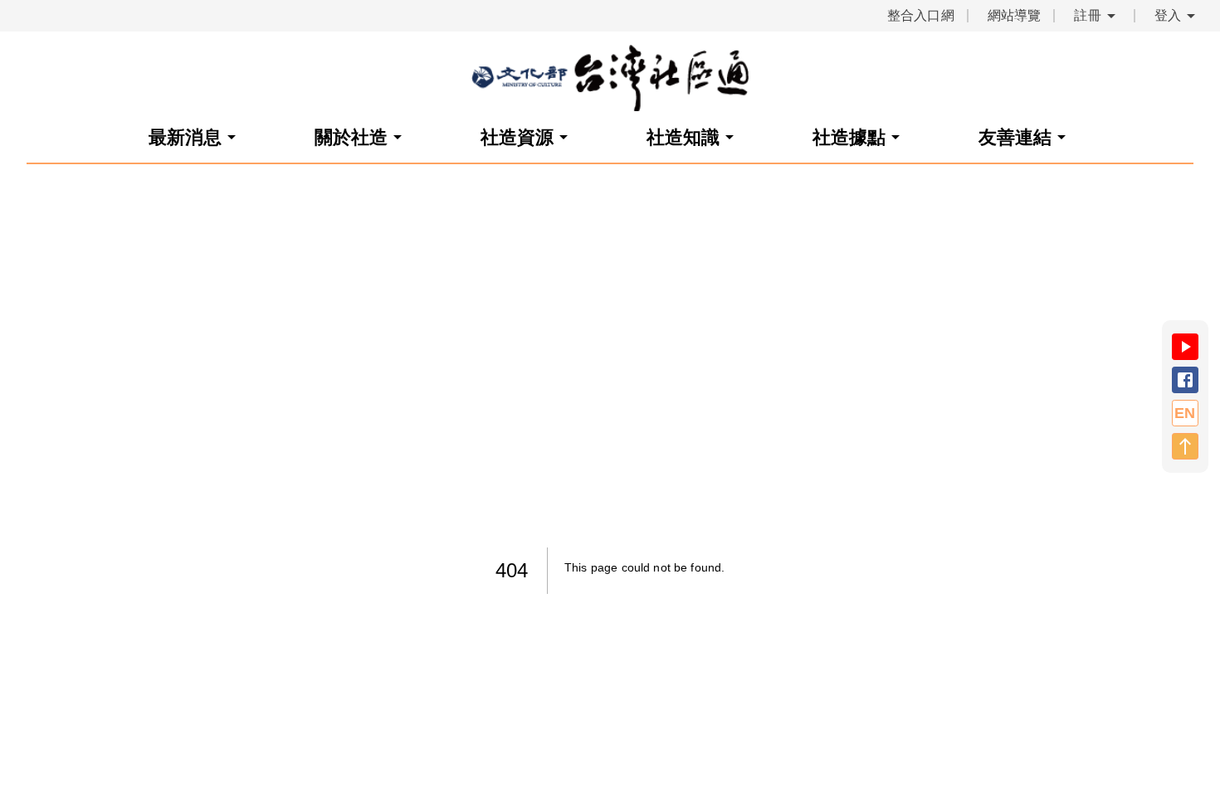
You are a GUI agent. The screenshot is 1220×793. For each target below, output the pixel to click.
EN (1184, 413)
